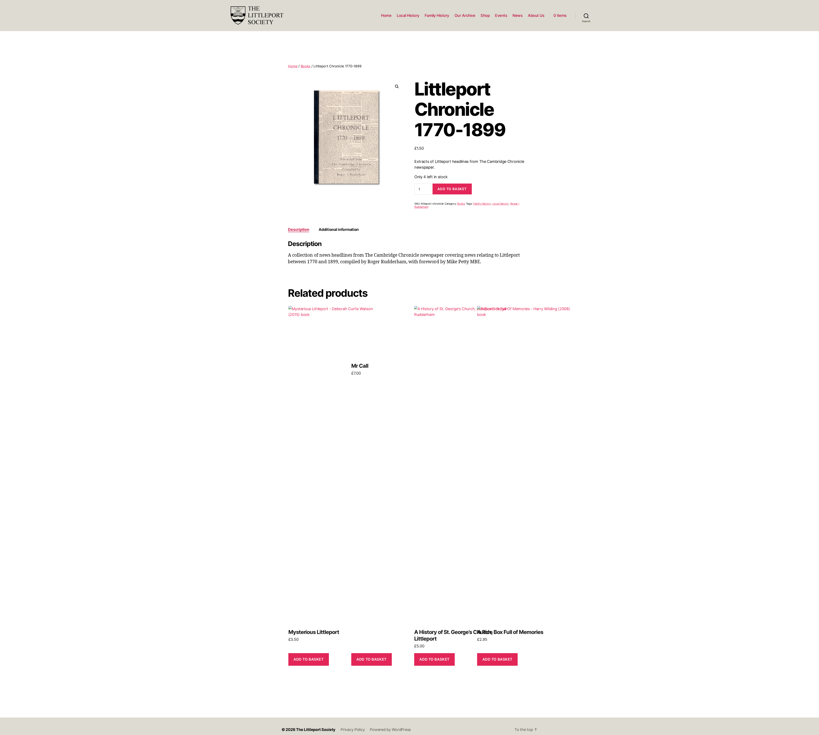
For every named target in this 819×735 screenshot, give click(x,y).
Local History (408, 15)
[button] (397, 86)
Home (386, 15)
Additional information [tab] (339, 229)
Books (306, 66)
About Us (536, 15)
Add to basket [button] (308, 659)
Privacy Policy (353, 729)
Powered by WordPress (390, 729)
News (518, 15)
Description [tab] (298, 229)
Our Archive (465, 15)
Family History (437, 15)
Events (501, 15)
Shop (485, 15)
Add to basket (452, 189)
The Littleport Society (315, 729)
